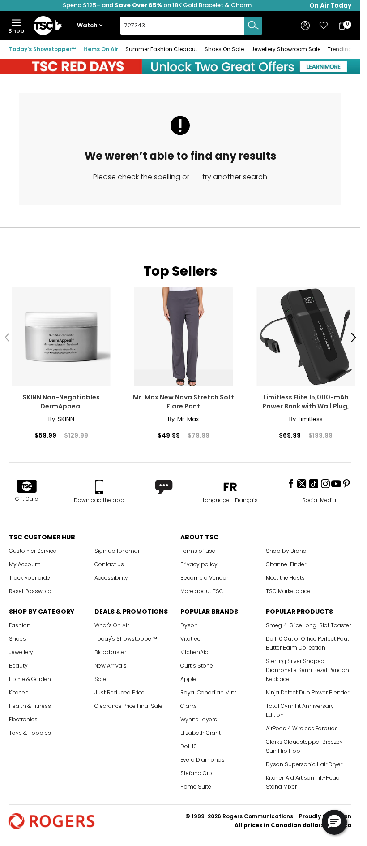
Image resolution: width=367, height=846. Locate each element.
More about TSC (201, 589)
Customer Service (32, 548)
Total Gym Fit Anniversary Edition (300, 708)
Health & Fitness (30, 703)
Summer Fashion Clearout (161, 49)
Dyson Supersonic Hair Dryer (304, 762)
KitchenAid (194, 650)
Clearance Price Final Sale (128, 703)
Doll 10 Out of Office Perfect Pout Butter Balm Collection (307, 641)
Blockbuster (110, 650)
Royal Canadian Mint (208, 690)
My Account (24, 562)
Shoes (17, 636)
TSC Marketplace (288, 589)
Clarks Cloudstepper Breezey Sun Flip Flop (304, 744)
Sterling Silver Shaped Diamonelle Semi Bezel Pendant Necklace (308, 668)
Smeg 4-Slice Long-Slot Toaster (308, 623)
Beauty (18, 663)
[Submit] (253, 26)
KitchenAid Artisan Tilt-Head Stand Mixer (303, 780)
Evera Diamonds (202, 757)
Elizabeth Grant (200, 730)
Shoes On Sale (224, 49)
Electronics (23, 717)
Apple (188, 677)
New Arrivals (110, 663)
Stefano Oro (196, 771)
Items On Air (100, 49)
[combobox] (191, 26)
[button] (92, 26)
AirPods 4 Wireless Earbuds (302, 726)
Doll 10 (188, 744)
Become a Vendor (204, 575)
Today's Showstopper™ (42, 49)
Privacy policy (199, 562)
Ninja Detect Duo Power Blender (307, 690)
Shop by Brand (286, 548)
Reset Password (30, 589)
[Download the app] (99, 484)
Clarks (188, 703)
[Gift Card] (27, 484)
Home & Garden (30, 677)
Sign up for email (117, 548)
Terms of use (197, 548)
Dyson (189, 623)
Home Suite (195, 784)
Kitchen (19, 690)
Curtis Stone (196, 663)
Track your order (30, 575)
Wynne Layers (198, 717)
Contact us (109, 562)
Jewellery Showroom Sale (285, 49)
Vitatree (190, 636)
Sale (100, 677)
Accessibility (111, 575)
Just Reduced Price (119, 690)
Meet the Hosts (285, 575)
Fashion (19, 623)
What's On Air (111, 623)
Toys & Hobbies (30, 730)
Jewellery (21, 650)
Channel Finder (286, 562)
